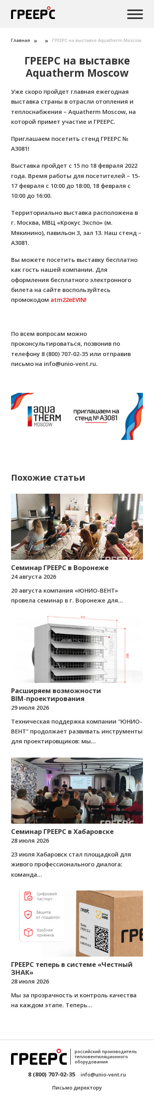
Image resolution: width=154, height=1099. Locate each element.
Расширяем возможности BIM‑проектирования (56, 694)
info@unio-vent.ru (70, 364)
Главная (20, 40)
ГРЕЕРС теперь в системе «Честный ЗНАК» (72, 968)
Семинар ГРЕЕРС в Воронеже (60, 567)
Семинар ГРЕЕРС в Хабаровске (62, 831)
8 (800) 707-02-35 (51, 1074)
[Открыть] (135, 14)
